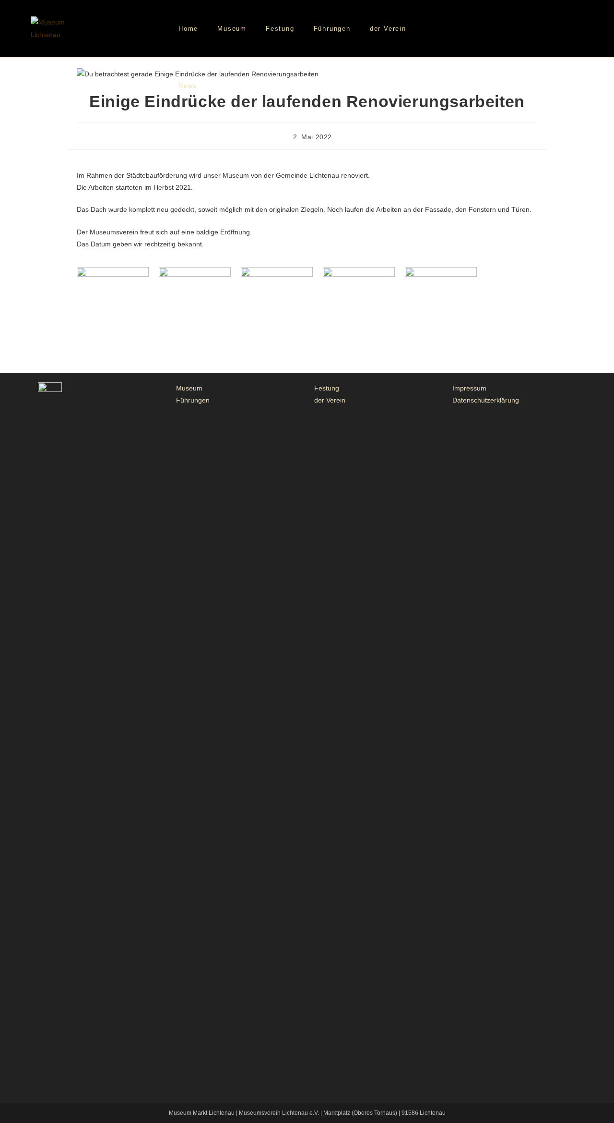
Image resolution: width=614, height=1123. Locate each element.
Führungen (193, 400)
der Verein (329, 400)
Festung (326, 388)
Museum (189, 388)
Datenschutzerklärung (485, 400)
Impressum (469, 388)
